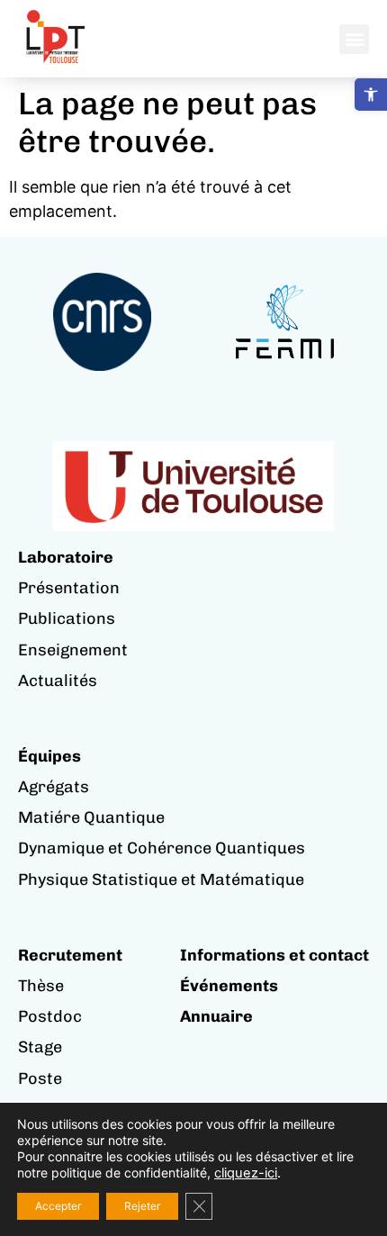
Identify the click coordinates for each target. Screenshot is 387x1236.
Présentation (69, 588)
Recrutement (70, 955)
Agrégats (53, 787)
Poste (40, 1078)
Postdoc (50, 1016)
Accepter (58, 1206)
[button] (371, 94)
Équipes (49, 756)
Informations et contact (274, 955)
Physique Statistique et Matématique (161, 879)
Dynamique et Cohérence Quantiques (161, 848)
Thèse (41, 986)
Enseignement (73, 650)
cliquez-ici (245, 1173)
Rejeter (142, 1206)
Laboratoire (65, 557)
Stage (40, 1047)
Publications (66, 618)
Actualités (57, 680)
